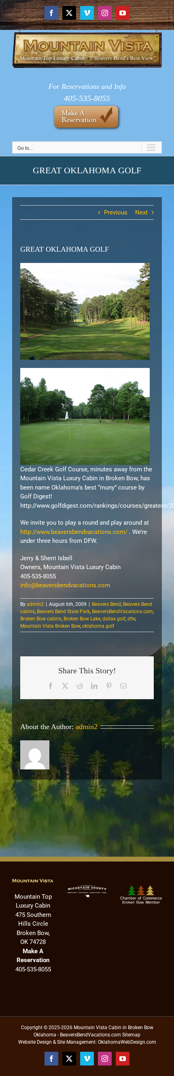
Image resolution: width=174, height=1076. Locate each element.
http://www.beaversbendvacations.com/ (73, 532)
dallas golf (113, 619)
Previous (115, 212)
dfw (131, 619)
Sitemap (131, 1035)
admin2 (35, 604)
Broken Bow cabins (41, 619)
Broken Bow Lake (82, 619)
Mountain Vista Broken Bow (50, 626)
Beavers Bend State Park (63, 611)
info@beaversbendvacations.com (65, 585)
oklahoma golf (98, 626)
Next (141, 212)
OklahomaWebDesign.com (127, 1042)
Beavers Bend (106, 604)
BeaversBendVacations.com (122, 611)
